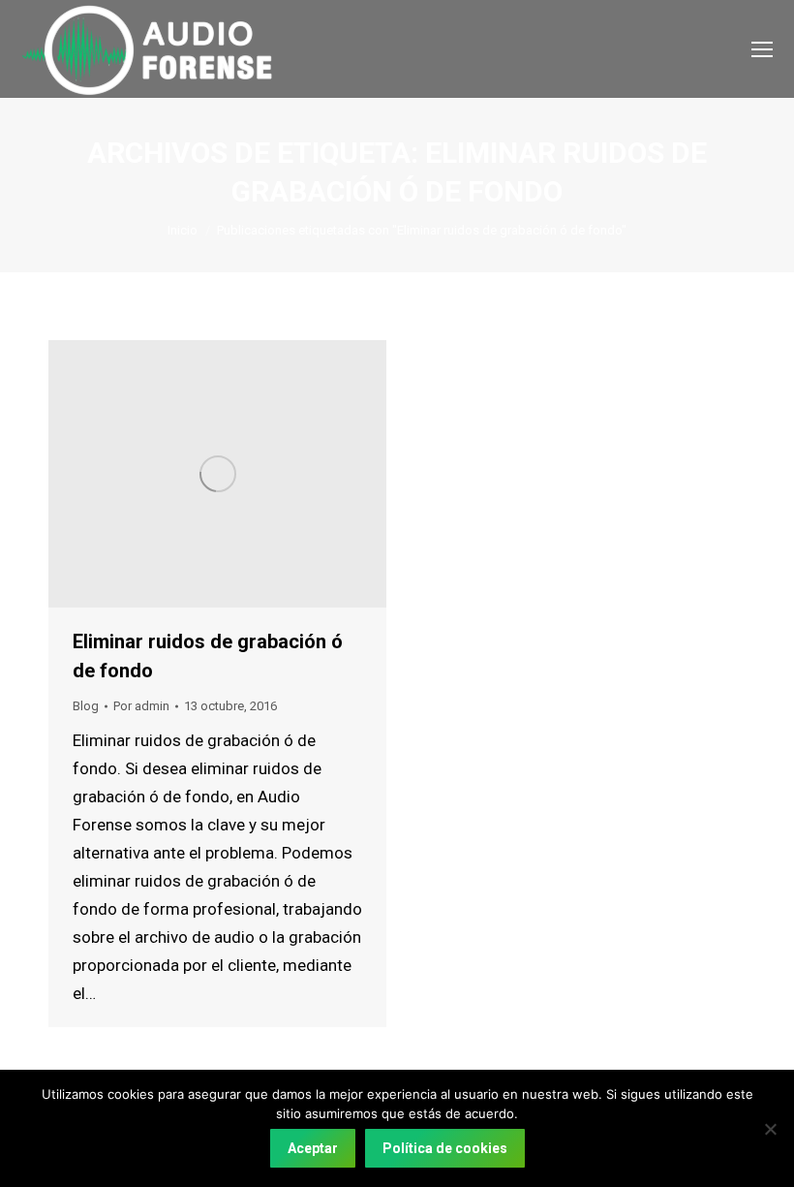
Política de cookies (444, 1148)
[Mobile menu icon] (762, 49)
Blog (86, 706)
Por (141, 706)
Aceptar (313, 1148)
